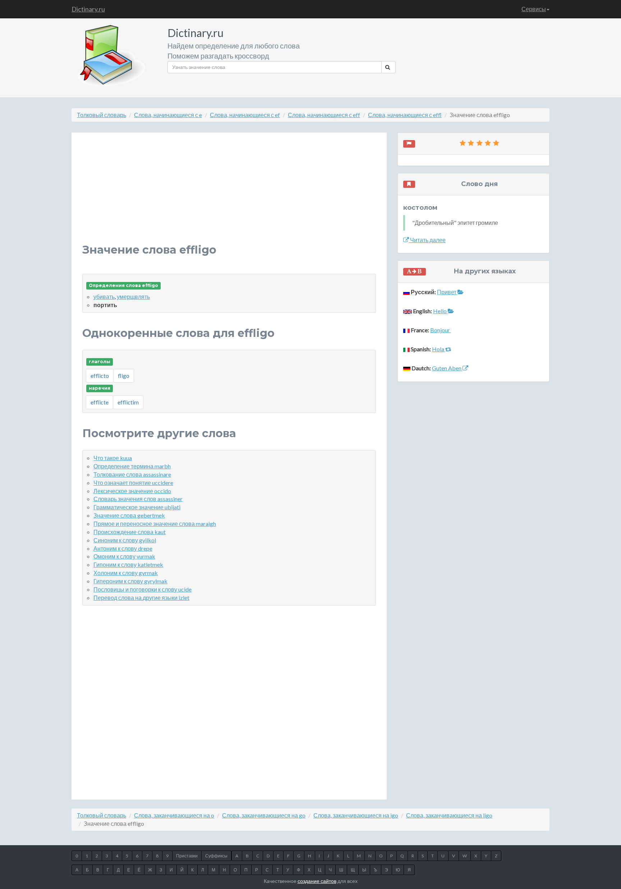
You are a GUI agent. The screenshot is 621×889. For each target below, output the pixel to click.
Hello (440, 310)
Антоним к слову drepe (122, 548)
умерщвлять (133, 296)
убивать (104, 296)
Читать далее (427, 239)
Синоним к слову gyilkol (124, 540)
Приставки (187, 855)
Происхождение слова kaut (129, 531)
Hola (438, 349)
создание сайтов (317, 881)
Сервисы (533, 8)
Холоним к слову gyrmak (125, 572)
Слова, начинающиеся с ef (245, 114)
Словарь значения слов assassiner (138, 498)
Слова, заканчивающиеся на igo (355, 815)
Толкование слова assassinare (132, 474)
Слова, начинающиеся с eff (324, 114)
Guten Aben (447, 368)
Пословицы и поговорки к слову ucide (142, 589)
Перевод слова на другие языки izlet (141, 597)
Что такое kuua (112, 457)
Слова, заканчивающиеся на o (174, 815)
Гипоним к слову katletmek (128, 564)
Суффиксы (216, 855)
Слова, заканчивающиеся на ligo (449, 815)
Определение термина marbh (132, 466)
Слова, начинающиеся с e (168, 114)
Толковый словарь (101, 114)
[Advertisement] (229, 193)
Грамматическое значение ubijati (136, 507)
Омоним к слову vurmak (124, 556)
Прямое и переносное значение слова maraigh (154, 523)
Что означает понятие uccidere (133, 482)
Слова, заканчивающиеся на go (263, 815)
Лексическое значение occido (132, 490)
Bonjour (440, 330)
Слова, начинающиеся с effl (405, 114)
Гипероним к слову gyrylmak (130, 581)
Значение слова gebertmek (129, 515)
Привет (447, 291)
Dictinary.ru (88, 9)
